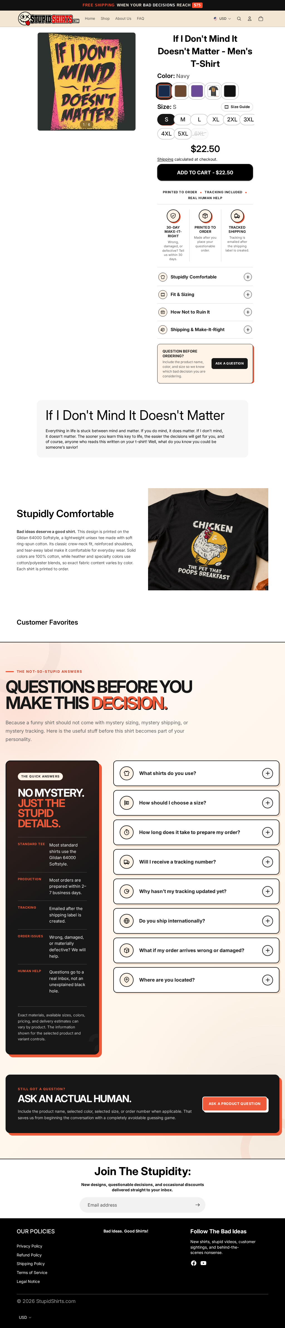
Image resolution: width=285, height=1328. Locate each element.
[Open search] (239, 19)
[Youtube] (203, 1263)
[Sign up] (197, 1205)
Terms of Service (32, 1272)
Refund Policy (29, 1255)
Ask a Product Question (235, 1104)
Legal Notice (28, 1281)
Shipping (165, 159)
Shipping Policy (31, 1263)
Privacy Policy (29, 1246)
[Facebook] (193, 1263)
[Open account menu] (250, 19)
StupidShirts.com (56, 1301)
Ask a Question (229, 363)
